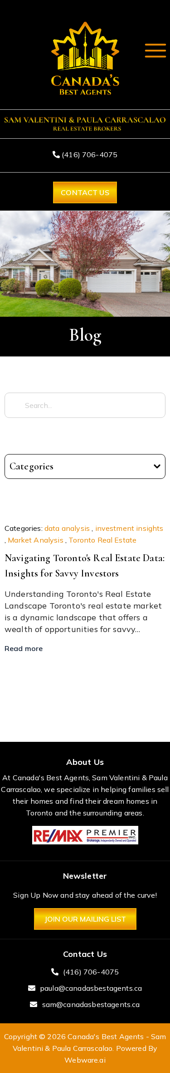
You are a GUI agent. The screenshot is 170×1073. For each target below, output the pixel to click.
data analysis (67, 528)
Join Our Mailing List (85, 918)
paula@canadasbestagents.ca (91, 988)
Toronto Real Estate (102, 539)
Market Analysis (35, 539)
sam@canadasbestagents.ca (91, 1004)
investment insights (129, 528)
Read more (24, 648)
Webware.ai (85, 1059)
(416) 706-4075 (88, 154)
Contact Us (85, 192)
